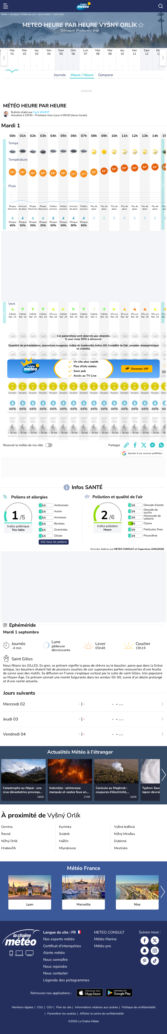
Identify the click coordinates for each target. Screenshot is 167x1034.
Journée (60, 75)
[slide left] (4, 184)
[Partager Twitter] (143, 445)
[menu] (6, 6)
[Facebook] (145, 940)
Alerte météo (54, 952)
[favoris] (141, 25)
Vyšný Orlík (58, 14)
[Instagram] (155, 951)
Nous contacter (55, 973)
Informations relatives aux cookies (96, 1007)
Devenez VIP (139, 369)
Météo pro (102, 946)
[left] (4, 58)
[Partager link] (126, 445)
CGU (40, 1007)
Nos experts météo (59, 939)
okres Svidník (44, 14)
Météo (4, 14)
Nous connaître (55, 959)
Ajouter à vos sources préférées (145, 453)
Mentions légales (22, 1007)
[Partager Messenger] (152, 445)
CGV (50, 1007)
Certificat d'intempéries (62, 946)
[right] (163, 58)
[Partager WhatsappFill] (161, 445)
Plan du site (63, 1007)
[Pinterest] (145, 961)
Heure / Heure (82, 75)
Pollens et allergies (29, 497)
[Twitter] (155, 940)
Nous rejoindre (55, 966)
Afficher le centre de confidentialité (102, 1013)
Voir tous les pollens (54, 542)
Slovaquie (14, 14)
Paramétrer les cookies (61, 1013)
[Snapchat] (145, 951)
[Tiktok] (155, 961)
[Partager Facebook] (135, 445)
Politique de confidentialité (138, 1007)
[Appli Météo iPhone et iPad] (90, 993)
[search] (160, 6)
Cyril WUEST (41, 112)
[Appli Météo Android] (119, 993)
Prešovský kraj (28, 14)
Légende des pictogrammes (66, 980)
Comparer (105, 75)
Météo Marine (105, 939)
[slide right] (162, 184)
